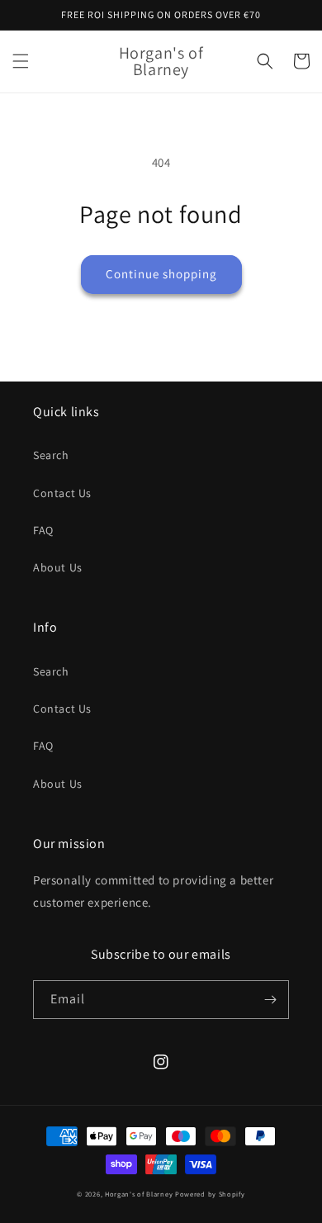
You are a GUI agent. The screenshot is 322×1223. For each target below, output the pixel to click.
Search (51, 455)
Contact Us (62, 493)
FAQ (43, 530)
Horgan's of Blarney (139, 1193)
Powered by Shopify (210, 1193)
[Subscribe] (270, 999)
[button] (20, 61)
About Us (58, 567)
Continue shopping (161, 274)
